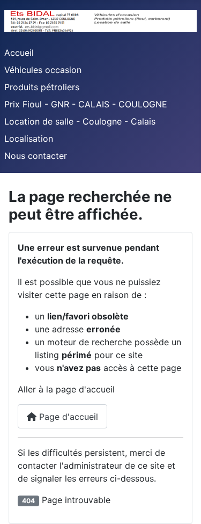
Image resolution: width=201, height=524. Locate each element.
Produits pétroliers (41, 87)
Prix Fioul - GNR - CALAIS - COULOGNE (85, 104)
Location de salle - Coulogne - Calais (79, 121)
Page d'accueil (67, 416)
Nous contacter (35, 155)
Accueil (19, 52)
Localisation (28, 138)
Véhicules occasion (42, 69)
